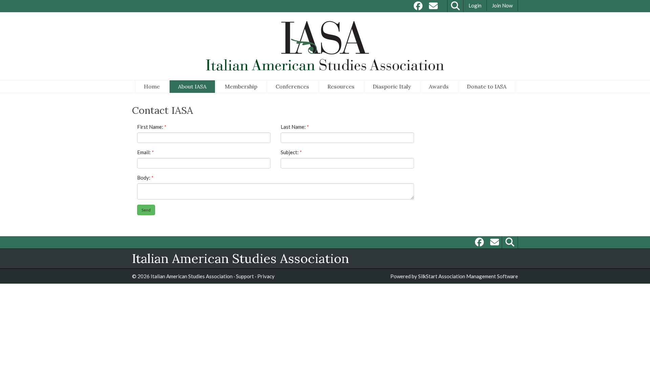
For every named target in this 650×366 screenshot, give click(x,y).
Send (146, 209)
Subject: (290, 152)
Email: (144, 152)
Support (245, 276)
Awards (439, 86)
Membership (241, 86)
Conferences (292, 86)
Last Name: (294, 127)
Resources (340, 86)
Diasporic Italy (392, 86)
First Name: (150, 127)
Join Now (502, 5)
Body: (144, 178)
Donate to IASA (486, 86)
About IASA (192, 86)
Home (152, 86)
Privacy (266, 276)
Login (475, 5)
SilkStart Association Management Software (468, 276)
